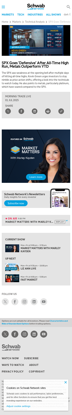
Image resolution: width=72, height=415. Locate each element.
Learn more (36, 177)
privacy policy (13, 371)
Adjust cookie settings (18, 406)
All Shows (53, 14)
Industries (35, 14)
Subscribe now (16, 203)
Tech (20, 14)
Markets (8, 14)
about (33, 364)
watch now (10, 358)
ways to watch (13, 364)
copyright (37, 371)
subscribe (31, 358)
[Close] (65, 382)
